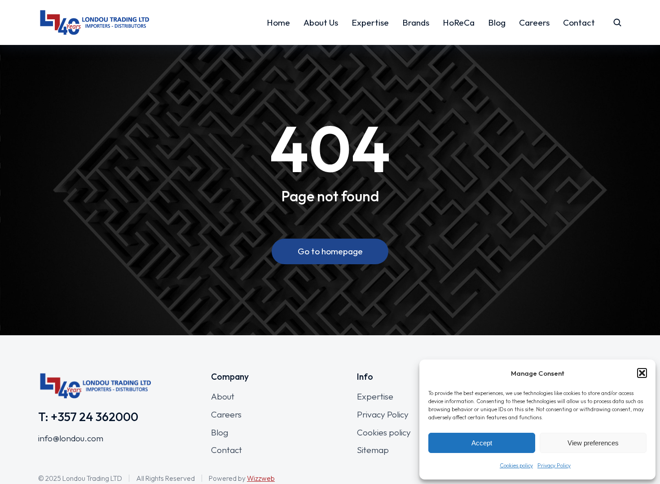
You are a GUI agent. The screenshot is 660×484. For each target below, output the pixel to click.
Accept (481, 443)
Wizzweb (261, 478)
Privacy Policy (554, 465)
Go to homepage (330, 251)
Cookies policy (516, 465)
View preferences (593, 443)
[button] (642, 373)
